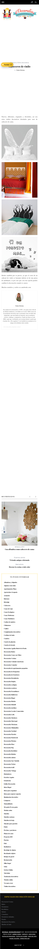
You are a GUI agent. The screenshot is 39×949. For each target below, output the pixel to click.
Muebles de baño (6, 924)
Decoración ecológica (10, 685)
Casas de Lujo (8, 609)
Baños (3, 904)
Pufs (5, 843)
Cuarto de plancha (9, 642)
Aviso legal (32, 934)
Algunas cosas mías (10, 585)
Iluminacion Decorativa (8, 922)
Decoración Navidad (10, 731)
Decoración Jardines (10, 708)
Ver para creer (8, 883)
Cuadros (6, 638)
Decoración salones (10, 757)
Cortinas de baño (9, 635)
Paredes (4, 919)
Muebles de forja (9, 820)
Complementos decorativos (12, 632)
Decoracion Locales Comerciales (14, 711)
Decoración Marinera (10, 718)
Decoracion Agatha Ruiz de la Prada (15, 648)
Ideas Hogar (7, 787)
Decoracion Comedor (10, 665)
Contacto (25, 934)
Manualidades (8, 804)
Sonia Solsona (20, 70)
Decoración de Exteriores (11, 675)
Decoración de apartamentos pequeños (16, 668)
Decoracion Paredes (10, 734)
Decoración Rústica (10, 754)
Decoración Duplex (10, 681)
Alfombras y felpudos (10, 582)
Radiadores (7, 847)
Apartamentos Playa (10, 589)
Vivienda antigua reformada (19, 559)
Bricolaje (6, 602)
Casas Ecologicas (9, 612)
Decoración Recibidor (10, 751)
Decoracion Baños (9, 652)
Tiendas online (8, 880)
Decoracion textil (9, 767)
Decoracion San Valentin (11, 761)
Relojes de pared (9, 857)
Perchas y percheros (10, 830)
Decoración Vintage (10, 771)
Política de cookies (21, 936)
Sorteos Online (8, 870)
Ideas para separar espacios (12, 794)
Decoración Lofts (9, 714)
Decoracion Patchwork (11, 738)
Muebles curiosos (9, 817)
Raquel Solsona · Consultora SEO (19, 938)
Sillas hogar (7, 863)
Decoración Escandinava (11, 691)
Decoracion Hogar (9, 698)
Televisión (7, 873)
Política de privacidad (8, 936)
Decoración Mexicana (10, 724)
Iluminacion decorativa (11, 797)
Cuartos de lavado (9, 645)
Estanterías (7, 781)
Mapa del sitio (32, 936)
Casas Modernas (9, 615)
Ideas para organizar (10, 790)
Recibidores (5, 909)
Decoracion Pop (9, 748)
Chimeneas (7, 625)
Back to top (18, 945)
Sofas (5, 867)
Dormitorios (5, 907)
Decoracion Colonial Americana (14, 662)
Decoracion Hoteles (10, 701)
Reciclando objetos (9, 853)
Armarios (7, 595)
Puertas (6, 840)
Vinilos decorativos (23, 62)
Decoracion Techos (10, 764)
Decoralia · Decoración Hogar (11, 932)
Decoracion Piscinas (10, 741)
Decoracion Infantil (10, 704)
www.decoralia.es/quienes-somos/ (12, 327)
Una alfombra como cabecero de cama (19, 549)
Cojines (6, 628)
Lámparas (7, 800)
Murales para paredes (10, 824)
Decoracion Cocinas (10, 658)
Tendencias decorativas (11, 876)
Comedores (5, 914)
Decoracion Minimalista (11, 728)
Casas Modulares (9, 619)
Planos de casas (8, 833)
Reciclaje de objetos (10, 850)
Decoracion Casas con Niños (12, 655)
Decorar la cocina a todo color (19, 566)
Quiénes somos (16, 934)
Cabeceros (13, 62)
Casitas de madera (9, 622)
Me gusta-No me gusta (11, 807)
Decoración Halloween (11, 695)
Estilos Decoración (9, 784)
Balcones (6, 599)
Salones (4, 912)
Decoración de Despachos (12, 672)
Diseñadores (7, 774)
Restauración (8, 860)
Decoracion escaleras (10, 688)
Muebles (6, 814)
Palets (6, 827)
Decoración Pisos (9, 744)
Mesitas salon (8, 810)
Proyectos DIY (8, 837)
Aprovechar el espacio (10, 592)
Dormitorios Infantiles (8, 917)
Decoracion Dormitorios (11, 678)
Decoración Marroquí (10, 721)
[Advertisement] (19, 39)
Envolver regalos (9, 777)
